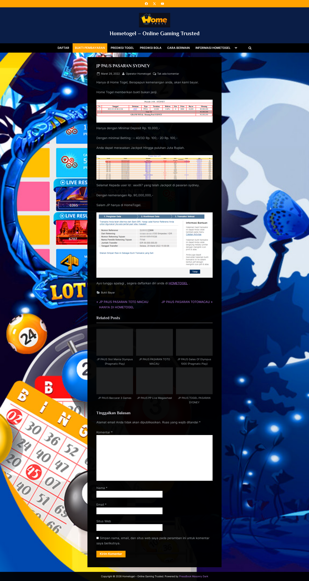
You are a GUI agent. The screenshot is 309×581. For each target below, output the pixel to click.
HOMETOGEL (178, 283)
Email (101, 504)
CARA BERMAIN (178, 48)
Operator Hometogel (138, 73)
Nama (101, 488)
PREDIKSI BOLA (150, 48)
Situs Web (103, 521)
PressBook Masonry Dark (193, 576)
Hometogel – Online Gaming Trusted (155, 33)
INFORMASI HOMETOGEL (212, 48)
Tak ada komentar (168, 74)
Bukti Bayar (108, 292)
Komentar (104, 432)
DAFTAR (63, 48)
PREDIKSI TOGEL (122, 48)
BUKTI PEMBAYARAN (90, 48)
